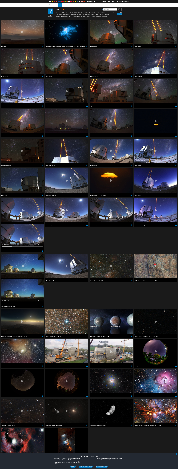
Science (121, 1)
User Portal (126, 1)
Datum (120, 15)
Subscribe (104, 1)
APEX (73, 12)
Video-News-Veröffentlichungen (99, 16)
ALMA (70, 12)
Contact (108, 1)
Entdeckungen (89, 4)
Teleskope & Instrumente (79, 4)
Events (94, 4)
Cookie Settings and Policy (101, 466)
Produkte (110, 4)
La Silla (92, 14)
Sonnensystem (75, 16)
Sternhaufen (83, 16)
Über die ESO (64, 12)
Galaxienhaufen (86, 14)
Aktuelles (65, 4)
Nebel (97, 14)
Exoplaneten (59, 14)
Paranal (101, 14)
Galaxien (79, 14)
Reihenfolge (119, 14)
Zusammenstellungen (90, 12)
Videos (60, 4)
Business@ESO (117, 4)
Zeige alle (58, 12)
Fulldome (73, 14)
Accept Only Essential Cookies (85, 466)
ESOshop (70, 4)
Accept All (73, 466)
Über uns (51, 4)
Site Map (113, 1)
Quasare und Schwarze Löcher (63, 16)
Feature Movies (66, 14)
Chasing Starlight (79, 12)
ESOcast (108, 12)
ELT (104, 12)
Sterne (88, 16)
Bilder (56, 4)
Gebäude (107, 14)
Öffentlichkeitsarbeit (102, 4)
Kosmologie (99, 12)
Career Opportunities (126, 4)
